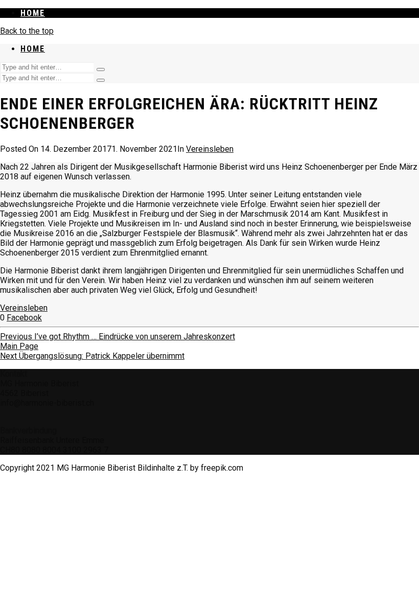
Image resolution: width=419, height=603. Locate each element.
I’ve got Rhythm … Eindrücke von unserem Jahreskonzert (117, 336)
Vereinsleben (210, 149)
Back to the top (27, 31)
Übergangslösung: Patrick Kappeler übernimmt (92, 356)
